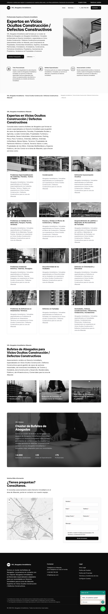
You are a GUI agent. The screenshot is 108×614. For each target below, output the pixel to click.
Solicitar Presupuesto (14, 56)
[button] (30, 518)
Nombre (68, 501)
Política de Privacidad (85, 532)
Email (68, 508)
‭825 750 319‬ (84, 7)
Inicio (63, 7)
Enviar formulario (82, 538)
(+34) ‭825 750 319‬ (52, 572)
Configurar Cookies (85, 578)
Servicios (70, 7)
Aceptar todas (82, 2)
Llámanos (29, 56)
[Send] (102, 602)
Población (86, 516)
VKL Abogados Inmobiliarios (21, 8)
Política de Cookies (85, 570)
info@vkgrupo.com (52, 575)
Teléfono (86, 508)
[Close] (103, 593)
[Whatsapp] (102, 608)
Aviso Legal (82, 567)
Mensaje (68, 523)
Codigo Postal (70, 516)
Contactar (95, 7)
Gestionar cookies (96, 2)
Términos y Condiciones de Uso (76, 534)
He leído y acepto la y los (81, 533)
